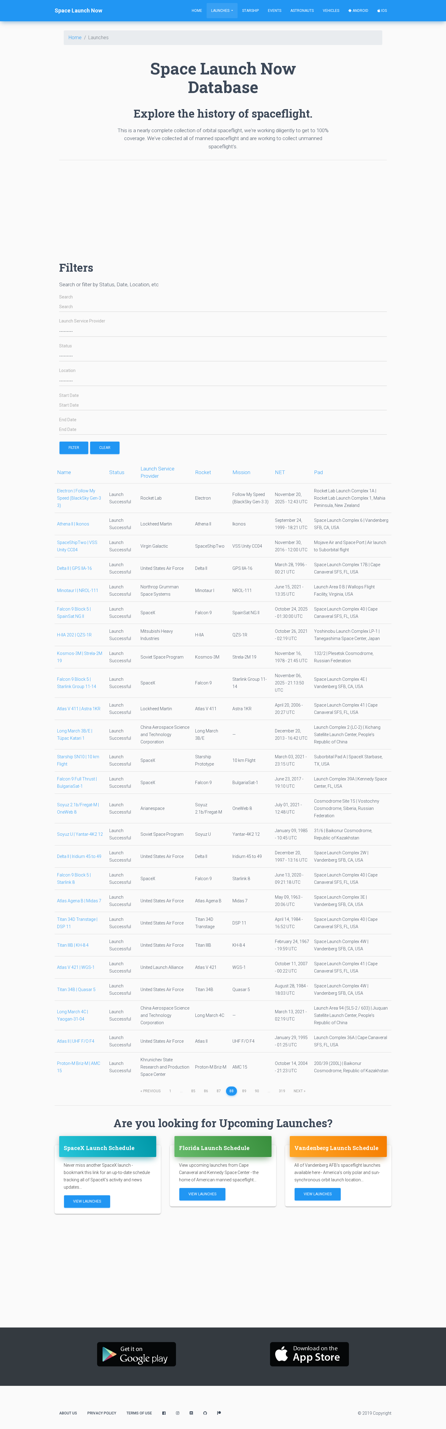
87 (219, 1091)
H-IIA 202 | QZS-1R (74, 634)
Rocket (203, 472)
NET (280, 472)
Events (274, 11)
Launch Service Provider (82, 321)
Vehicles (331, 11)
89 (244, 1091)
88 (231, 1091)
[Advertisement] (223, 207)
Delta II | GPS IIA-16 (74, 568)
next (300, 1091)
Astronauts (302, 11)
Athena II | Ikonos (73, 524)
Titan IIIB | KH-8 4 (73, 945)
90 (257, 1091)
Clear (104, 448)
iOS (383, 11)
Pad (318, 472)
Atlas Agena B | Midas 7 (79, 900)
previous (150, 1091)
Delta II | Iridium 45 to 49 (79, 856)
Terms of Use (139, 1413)
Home (197, 11)
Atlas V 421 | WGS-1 (76, 967)
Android (360, 11)
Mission (241, 472)
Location (67, 370)
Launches (220, 11)
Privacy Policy (101, 1413)
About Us (68, 1413)
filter (74, 448)
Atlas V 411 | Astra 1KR (78, 708)
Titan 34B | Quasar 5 (76, 989)
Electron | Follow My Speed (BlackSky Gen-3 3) (79, 498)
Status (65, 346)
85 (193, 1091)
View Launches (87, 1201)
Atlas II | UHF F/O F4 (75, 1041)
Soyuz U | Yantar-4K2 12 (80, 834)
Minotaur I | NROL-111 (77, 590)
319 (282, 1091)
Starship (250, 11)
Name (64, 472)
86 (206, 1091)
